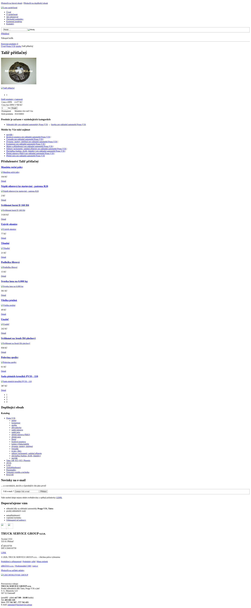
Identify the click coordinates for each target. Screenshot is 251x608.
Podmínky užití (29, 561)
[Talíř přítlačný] (18, 83)
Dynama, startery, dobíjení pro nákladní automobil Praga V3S (31, 142)
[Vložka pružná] (8, 305)
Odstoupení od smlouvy (16, 520)
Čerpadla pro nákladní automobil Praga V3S (24, 139)
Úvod (3, 46)
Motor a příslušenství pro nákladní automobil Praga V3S (29, 146)
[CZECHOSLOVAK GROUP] (14, 575)
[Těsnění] (5, 248)
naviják (9, 134)
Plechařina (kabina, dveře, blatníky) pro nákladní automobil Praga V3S (35, 151)
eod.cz (35, 566)
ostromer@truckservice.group (20, 605)
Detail (3, 181)
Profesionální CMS (23, 566)
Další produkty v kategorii (12, 99)
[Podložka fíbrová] (9, 267)
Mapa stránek (42, 561)
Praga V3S (10, 46)
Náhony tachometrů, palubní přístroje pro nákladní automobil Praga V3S (36, 149)
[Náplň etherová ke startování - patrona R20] (20, 191)
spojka (18, 46)
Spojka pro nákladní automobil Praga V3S (68, 124)
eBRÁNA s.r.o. (7, 566)
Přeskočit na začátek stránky (12, 570)
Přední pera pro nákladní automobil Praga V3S (25, 156)
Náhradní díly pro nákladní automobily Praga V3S (27, 124)
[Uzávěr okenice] (8, 229)
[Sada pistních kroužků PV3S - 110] (16, 381)
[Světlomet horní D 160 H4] (13, 210)
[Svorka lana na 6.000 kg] (12, 286)
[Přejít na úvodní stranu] (9, 8)
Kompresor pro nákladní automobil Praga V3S (25, 144)
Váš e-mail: (8, 491)
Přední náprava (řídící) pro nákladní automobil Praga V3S (30, 153)
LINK (3, 553)
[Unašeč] (5, 324)
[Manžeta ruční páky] (10, 172)
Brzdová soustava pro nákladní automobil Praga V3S (28, 137)
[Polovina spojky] (8, 362)
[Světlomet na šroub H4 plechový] (15, 343)
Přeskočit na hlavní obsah (11, 3)
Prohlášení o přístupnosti (11, 561)
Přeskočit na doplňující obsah (36, 3)
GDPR (59, 497)
